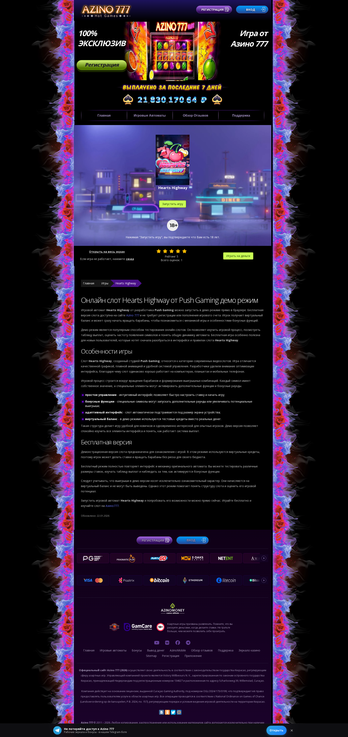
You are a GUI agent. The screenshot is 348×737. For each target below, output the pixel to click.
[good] (178, 251)
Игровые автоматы (150, 115)
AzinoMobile (178, 650)
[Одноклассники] (167, 712)
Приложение (193, 656)
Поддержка (241, 115)
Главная (104, 115)
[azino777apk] (188, 643)
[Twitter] (173, 712)
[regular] (171, 251)
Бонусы (137, 650)
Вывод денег (156, 650)
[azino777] (167, 643)
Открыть (276, 730)
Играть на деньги (238, 256)
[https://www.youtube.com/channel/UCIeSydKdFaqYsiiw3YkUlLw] (157, 643)
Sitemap (151, 656)
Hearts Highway (125, 283)
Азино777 (112, 506)
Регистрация (212, 9)
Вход (250, 9)
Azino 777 (133, 315)
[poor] (165, 251)
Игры (104, 283)
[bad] (158, 251)
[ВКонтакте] (161, 712)
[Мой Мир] (179, 712)
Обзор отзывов (195, 115)
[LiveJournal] (184, 712)
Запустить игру (172, 204)
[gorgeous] (184, 251)
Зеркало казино (249, 650)
